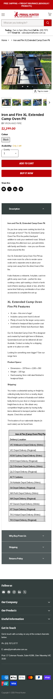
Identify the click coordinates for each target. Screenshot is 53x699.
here (15, 356)
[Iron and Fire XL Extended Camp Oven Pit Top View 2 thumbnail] (6, 102)
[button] (26, 208)
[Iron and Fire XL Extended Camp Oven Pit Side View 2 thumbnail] (16, 102)
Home (4, 40)
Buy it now (26, 173)
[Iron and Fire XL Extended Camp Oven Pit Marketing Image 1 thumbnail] (27, 102)
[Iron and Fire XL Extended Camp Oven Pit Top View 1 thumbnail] (37, 102)
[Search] (48, 22)
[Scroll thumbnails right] (49, 102)
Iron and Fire (13, 123)
